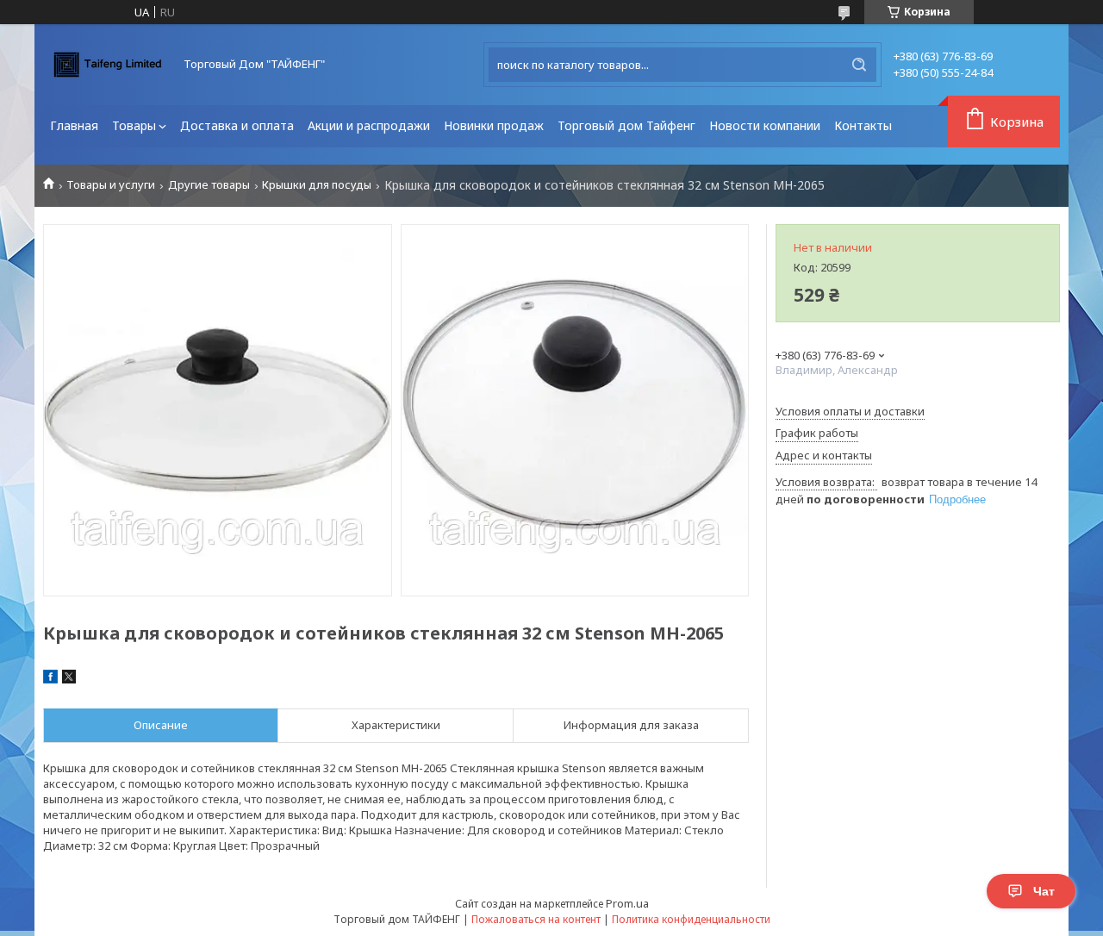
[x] (69, 679)
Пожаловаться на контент (536, 919)
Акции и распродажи (369, 125)
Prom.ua (627, 903)
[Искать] (859, 64)
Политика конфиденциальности (691, 919)
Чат (1044, 891)
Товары (134, 125)
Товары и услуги (110, 185)
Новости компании (764, 125)
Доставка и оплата (237, 125)
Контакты (863, 125)
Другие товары (209, 185)
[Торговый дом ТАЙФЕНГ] (107, 64)
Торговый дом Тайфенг (626, 125)
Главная (74, 125)
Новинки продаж (494, 125)
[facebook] (50, 679)
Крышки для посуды (316, 185)
